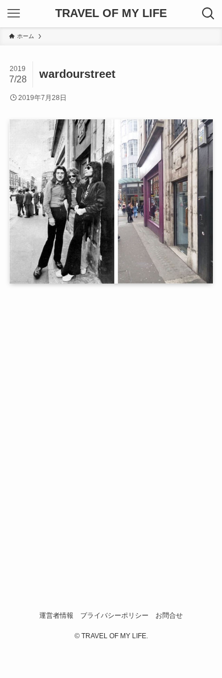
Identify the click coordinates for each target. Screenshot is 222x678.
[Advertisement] (111, 430)
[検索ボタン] (208, 13)
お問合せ (169, 615)
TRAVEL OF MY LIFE (111, 13)
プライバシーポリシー (114, 615)
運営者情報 (56, 615)
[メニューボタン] (13, 13)
